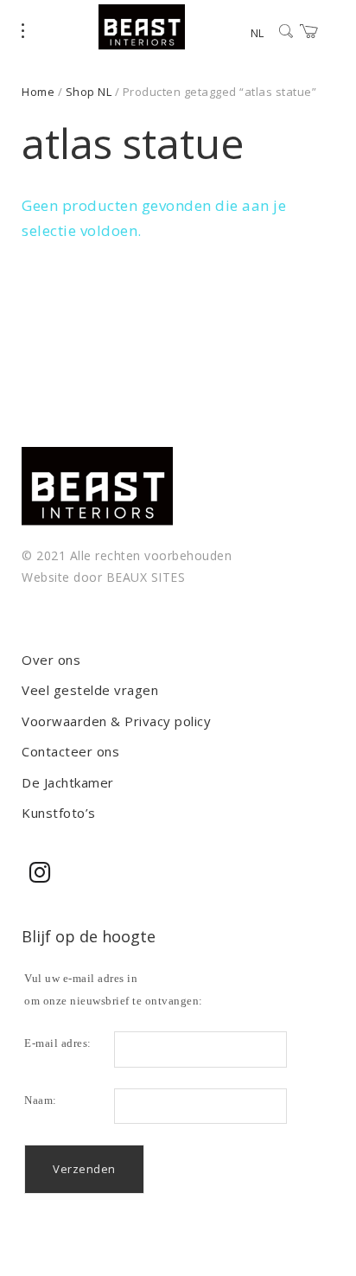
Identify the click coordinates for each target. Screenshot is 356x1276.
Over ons (51, 659)
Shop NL (89, 91)
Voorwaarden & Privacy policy (116, 721)
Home (38, 91)
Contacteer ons (70, 751)
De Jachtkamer (68, 782)
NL (257, 33)
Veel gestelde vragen (90, 690)
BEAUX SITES (146, 577)
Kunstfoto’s (59, 812)
